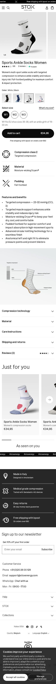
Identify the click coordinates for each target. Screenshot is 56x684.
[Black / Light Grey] (6, 98)
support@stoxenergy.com (23, 575)
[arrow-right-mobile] (49, 400)
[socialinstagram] (32, 627)
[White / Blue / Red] (40, 98)
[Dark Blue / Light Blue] (18, 98)
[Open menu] (3, 8)
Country (10, 633)
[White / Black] (29, 98)
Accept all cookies (15, 677)
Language (36, 633)
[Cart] (52, 8)
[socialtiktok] (37, 627)
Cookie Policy (39, 670)
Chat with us (21, 581)
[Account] (47, 8)
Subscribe (47, 549)
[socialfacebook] (27, 627)
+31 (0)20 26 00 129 (20, 570)
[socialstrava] (41, 627)
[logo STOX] (28, 8)
